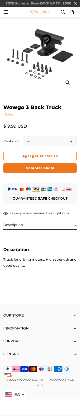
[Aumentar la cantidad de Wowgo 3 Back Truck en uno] (71, 141)
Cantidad (11, 141)
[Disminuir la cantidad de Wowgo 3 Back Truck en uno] (28, 141)
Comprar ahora (40, 168)
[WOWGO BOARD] (40, 12)
